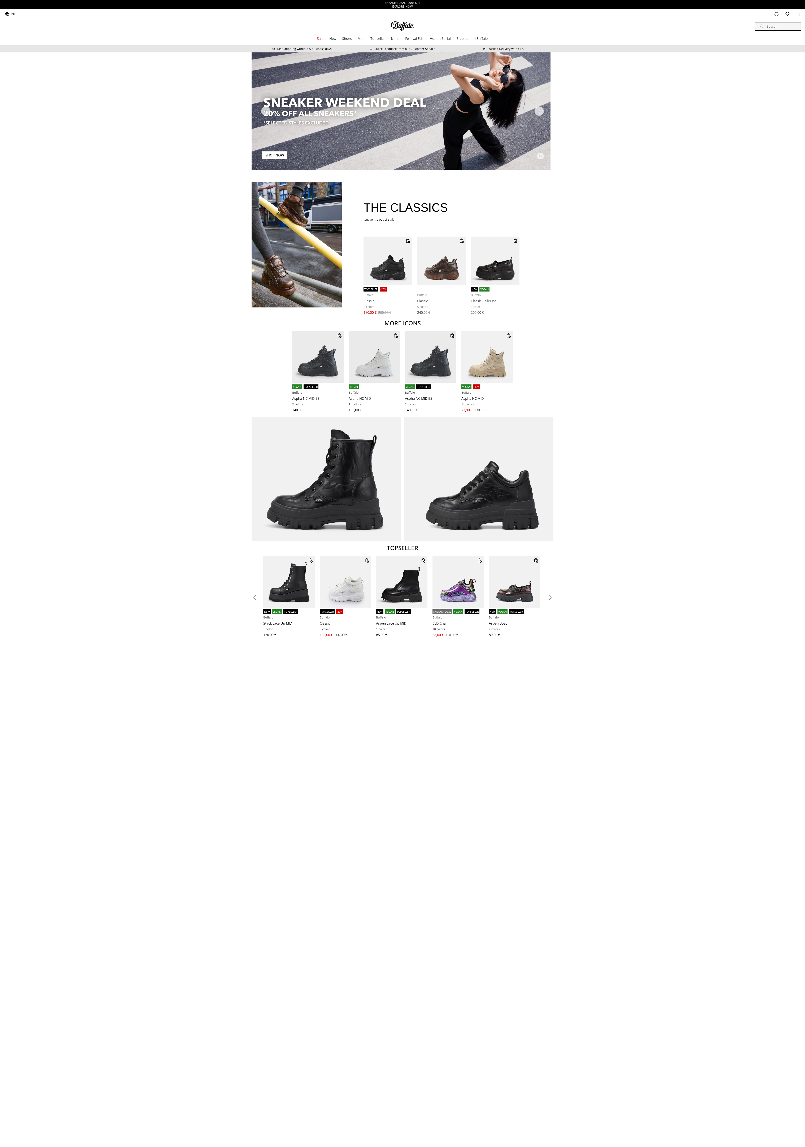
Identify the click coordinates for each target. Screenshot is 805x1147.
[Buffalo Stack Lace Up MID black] (289, 582)
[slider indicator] (401, 164)
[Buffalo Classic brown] (441, 261)
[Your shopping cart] (798, 14)
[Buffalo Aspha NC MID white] (374, 357)
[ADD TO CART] (407, 240)
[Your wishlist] (787, 14)
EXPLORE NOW (402, 6)
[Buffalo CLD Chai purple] (458, 582)
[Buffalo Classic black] (388, 261)
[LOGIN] (776, 14)
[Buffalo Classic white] (345, 582)
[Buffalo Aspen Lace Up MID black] (401, 582)
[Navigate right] (539, 111)
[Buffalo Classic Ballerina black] (495, 261)
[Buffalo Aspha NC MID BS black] (318, 357)
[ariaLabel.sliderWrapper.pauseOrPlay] (540, 156)
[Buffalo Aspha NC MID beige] (487, 357)
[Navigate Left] (265, 111)
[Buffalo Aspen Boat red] (514, 582)
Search (772, 26)
